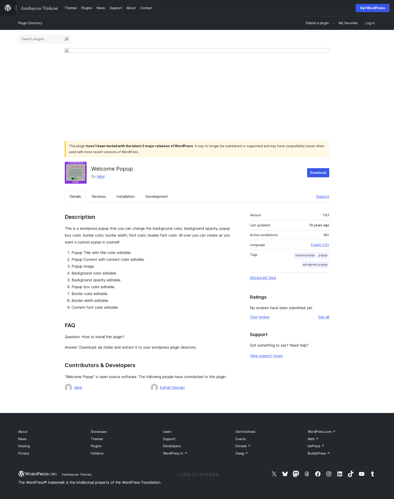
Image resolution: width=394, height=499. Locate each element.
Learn (167, 432)
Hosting (24, 446)
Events (241, 439)
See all (323, 317)
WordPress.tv (175, 453)
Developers (172, 446)
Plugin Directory (30, 23)
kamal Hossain (172, 387)
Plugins (96, 446)
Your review (260, 317)
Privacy (23, 453)
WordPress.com (321, 432)
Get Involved (245, 432)
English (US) (320, 245)
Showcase (98, 432)
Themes (97, 439)
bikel (101, 176)
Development (156, 196)
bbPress (316, 446)
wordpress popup (315, 264)
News (22, 439)
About (22, 432)
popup (323, 255)
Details (75, 196)
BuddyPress (319, 453)
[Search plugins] (66, 39)
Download (318, 173)
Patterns (97, 453)
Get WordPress (372, 8)
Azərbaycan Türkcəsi (77, 474)
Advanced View (263, 277)
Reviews (99, 196)
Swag (242, 453)
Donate (243, 446)
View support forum (266, 355)
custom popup (305, 255)
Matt (313, 439)
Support (322, 196)
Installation (126, 196)
